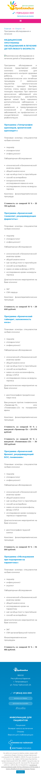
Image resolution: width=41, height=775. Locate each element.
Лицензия (20, 725)
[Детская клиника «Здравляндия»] (20, 5)
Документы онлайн (20, 703)
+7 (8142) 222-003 (22, 693)
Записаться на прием (25, 16)
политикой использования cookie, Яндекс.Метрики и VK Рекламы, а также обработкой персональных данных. (20, 767)
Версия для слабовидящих (20, 735)
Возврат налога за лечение (20, 728)
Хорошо (20, 772)
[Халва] (20, 708)
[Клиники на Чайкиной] (21, 742)
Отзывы (20, 732)
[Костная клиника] (20, 748)
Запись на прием (20, 698)
